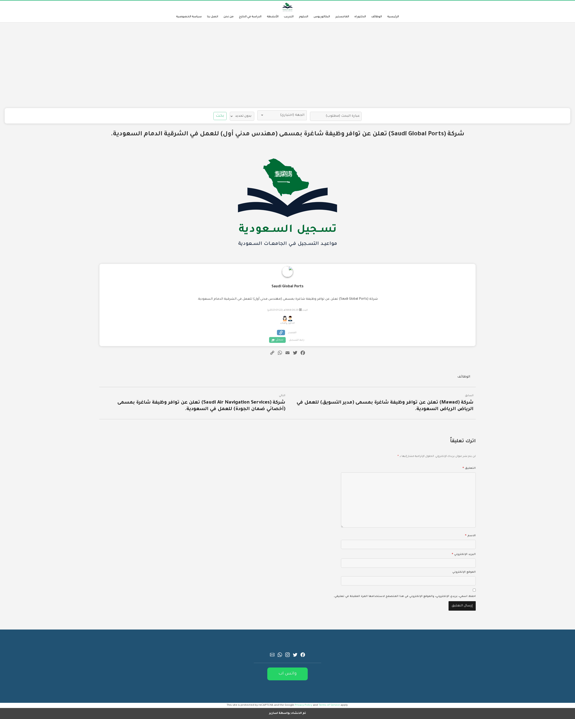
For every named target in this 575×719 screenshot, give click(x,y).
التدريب (289, 16)
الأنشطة (273, 16)
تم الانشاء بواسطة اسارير (287, 713)
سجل (279, 340)
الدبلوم (303, 16)
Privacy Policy (303, 705)
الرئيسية (393, 16)
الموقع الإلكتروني (464, 572)
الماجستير (342, 16)
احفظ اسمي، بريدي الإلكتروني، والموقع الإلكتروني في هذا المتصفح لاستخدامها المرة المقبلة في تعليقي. (405, 596)
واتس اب (288, 673)
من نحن (228, 16)
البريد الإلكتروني (464, 554)
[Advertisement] (287, 65)
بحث (220, 116)
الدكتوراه (360, 16)
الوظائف (376, 16)
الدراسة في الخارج (250, 16)
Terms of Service (329, 705)
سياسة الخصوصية (189, 16)
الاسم (470, 535)
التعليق (469, 467)
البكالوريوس (322, 16)
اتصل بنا (212, 16)
